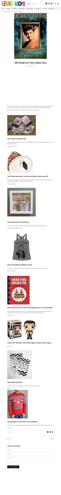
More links (51, 8)
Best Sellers (21, 8)
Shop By (37, 8)
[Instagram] (49, 3)
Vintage (8, 8)
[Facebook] (46, 3)
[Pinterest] (51, 3)
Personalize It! (30, 8)
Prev (10, 438)
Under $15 (14, 8)
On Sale (44, 8)
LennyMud (12, 183)
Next (51, 438)
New (3, 8)
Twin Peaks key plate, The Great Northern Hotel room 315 (27, 176)
